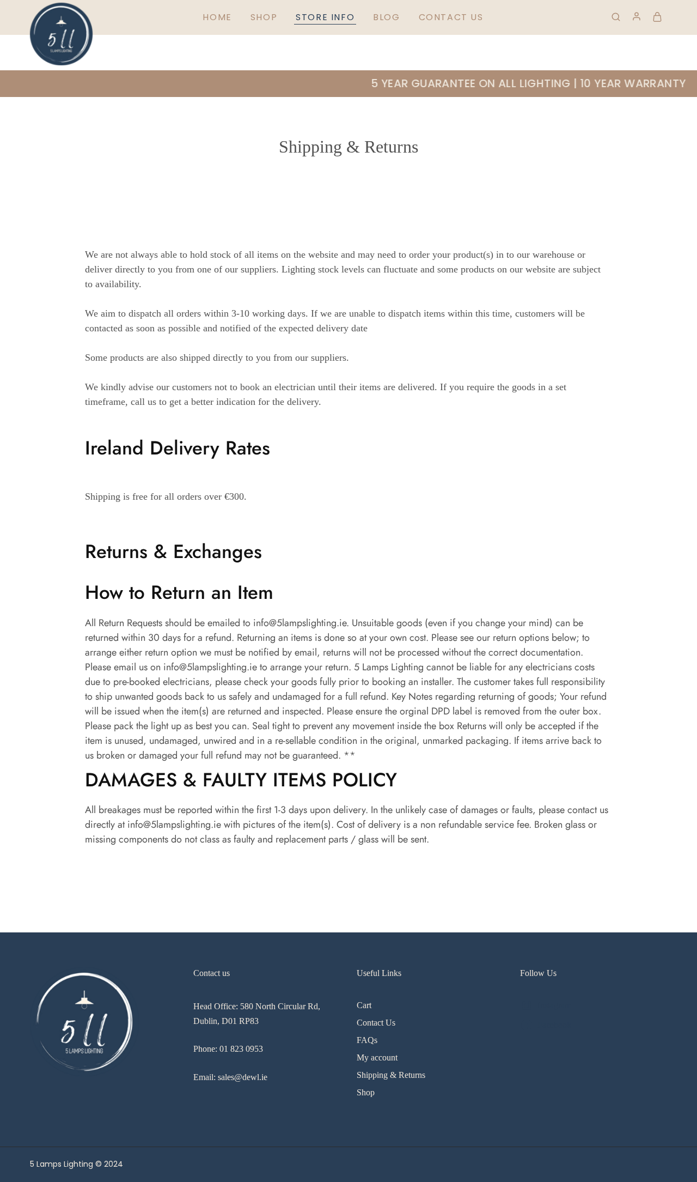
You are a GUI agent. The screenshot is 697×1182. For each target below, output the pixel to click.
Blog (386, 17)
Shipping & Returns (391, 1075)
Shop (366, 1092)
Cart (364, 1005)
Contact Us (451, 17)
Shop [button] (263, 17)
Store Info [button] (325, 17)
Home (217, 17)
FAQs (367, 1040)
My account (377, 1057)
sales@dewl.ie (242, 1077)
